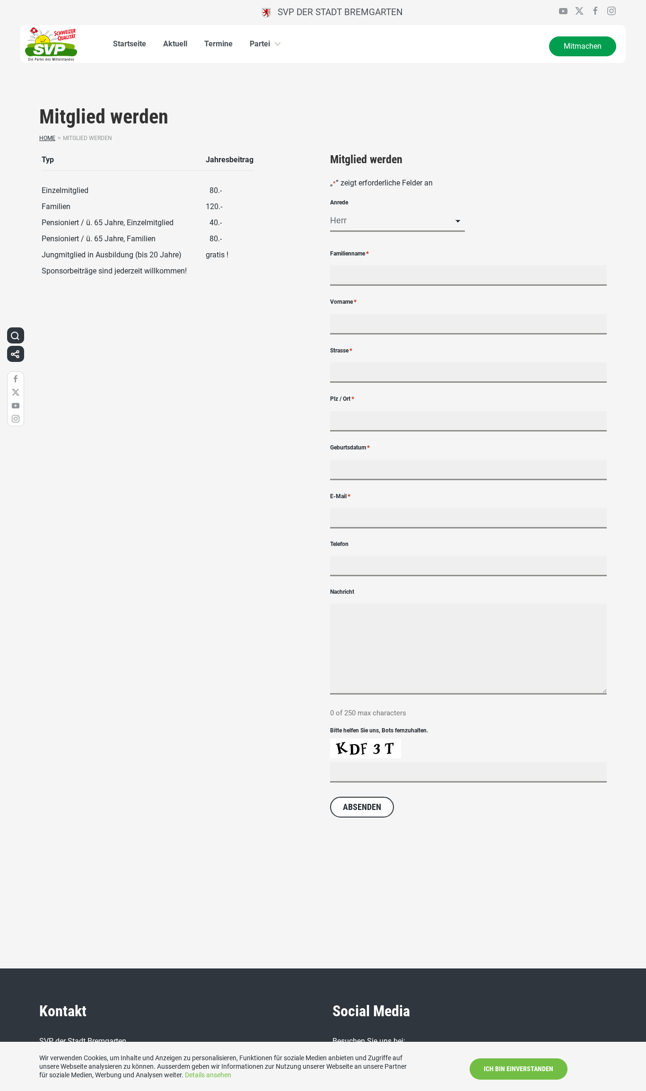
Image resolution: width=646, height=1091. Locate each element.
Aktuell (175, 43)
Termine (218, 43)
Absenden (362, 807)
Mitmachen (583, 46)
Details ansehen (208, 1075)
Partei (260, 43)
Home (47, 138)
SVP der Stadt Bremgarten (337, 12)
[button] (15, 335)
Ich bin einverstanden (518, 1069)
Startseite (129, 43)
